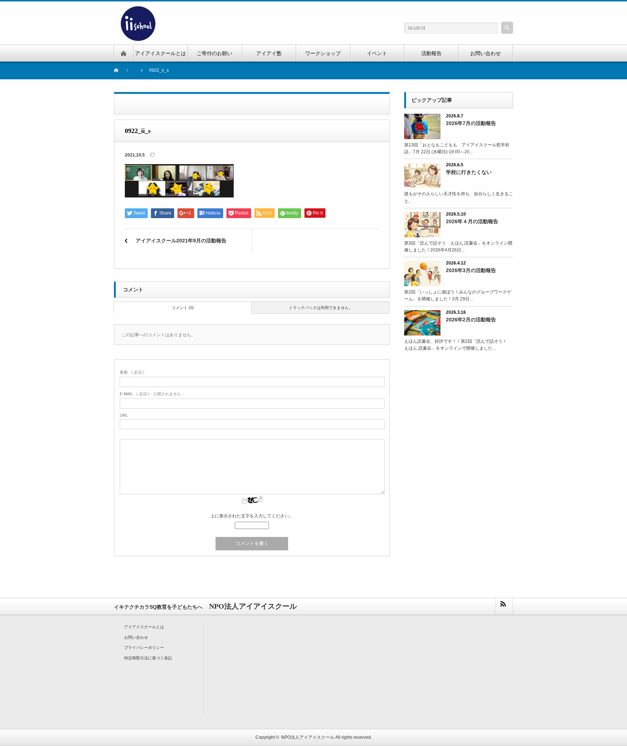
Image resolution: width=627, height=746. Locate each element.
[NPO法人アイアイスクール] (137, 9)
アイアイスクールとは (144, 627)
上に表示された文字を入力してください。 (251, 515)
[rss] (503, 606)
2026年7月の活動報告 (471, 123)
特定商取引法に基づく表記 (148, 658)
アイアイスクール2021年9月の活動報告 (181, 240)
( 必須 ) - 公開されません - (152, 394)
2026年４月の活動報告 (472, 221)
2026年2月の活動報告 (471, 319)
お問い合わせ (136, 637)
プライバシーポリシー (144, 647)
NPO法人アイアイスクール (307, 737)
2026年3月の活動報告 (471, 270)
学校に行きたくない (469, 172)
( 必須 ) (132, 372)
